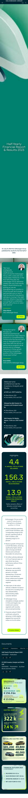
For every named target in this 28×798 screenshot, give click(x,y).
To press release (14, 630)
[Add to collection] (6, 657)
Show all (6, 648)
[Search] (25, 2)
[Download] (3, 657)
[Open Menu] (3, 3)
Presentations (14, 648)
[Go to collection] (23, 3)
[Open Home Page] (14, 0)
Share (21, 316)
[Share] (10, 657)
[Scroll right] (26, 648)
